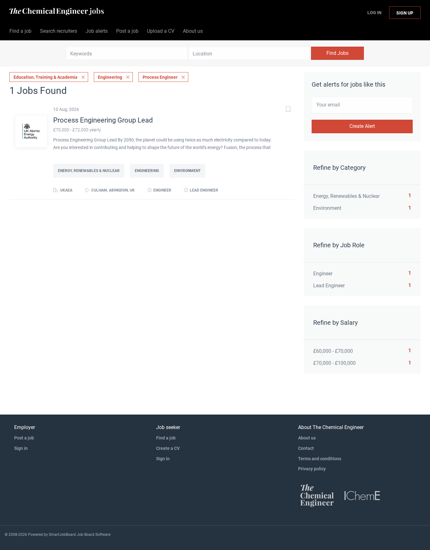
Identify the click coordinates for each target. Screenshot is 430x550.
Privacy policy (312, 468)
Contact (306, 448)
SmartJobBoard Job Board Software (79, 534)
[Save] (282, 110)
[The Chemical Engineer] (317, 495)
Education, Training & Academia (45, 77)
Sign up (404, 12)
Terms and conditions (319, 458)
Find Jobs (337, 53)
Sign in (21, 448)
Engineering (110, 77)
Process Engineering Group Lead (103, 120)
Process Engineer (160, 77)
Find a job (166, 437)
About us (307, 437)
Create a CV (168, 448)
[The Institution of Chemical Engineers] (362, 495)
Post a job (24, 437)
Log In (374, 12)
